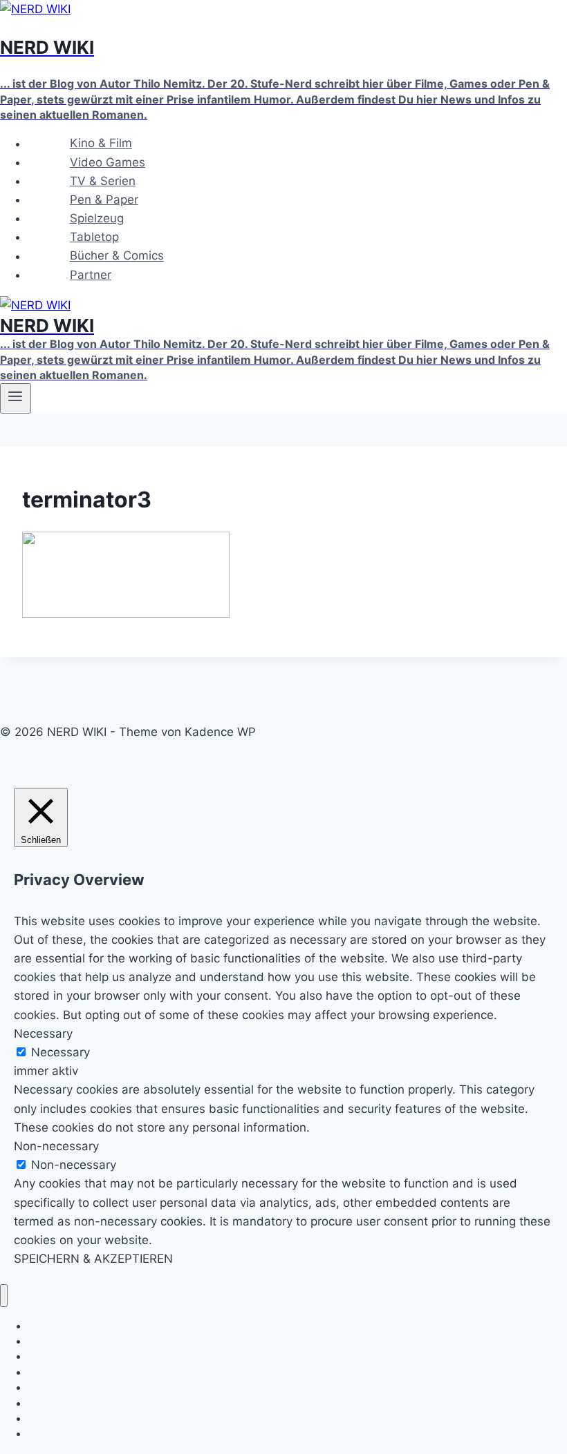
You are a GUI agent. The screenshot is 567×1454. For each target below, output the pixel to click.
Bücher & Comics (117, 256)
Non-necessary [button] (56, 1146)
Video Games (107, 162)
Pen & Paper (104, 199)
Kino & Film (101, 144)
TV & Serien (103, 181)
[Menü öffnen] (15, 398)
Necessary (60, 1052)
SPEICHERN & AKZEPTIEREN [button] (93, 1259)
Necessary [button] (43, 1033)
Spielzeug (97, 218)
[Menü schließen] (4, 1295)
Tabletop (94, 237)
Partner (90, 275)
